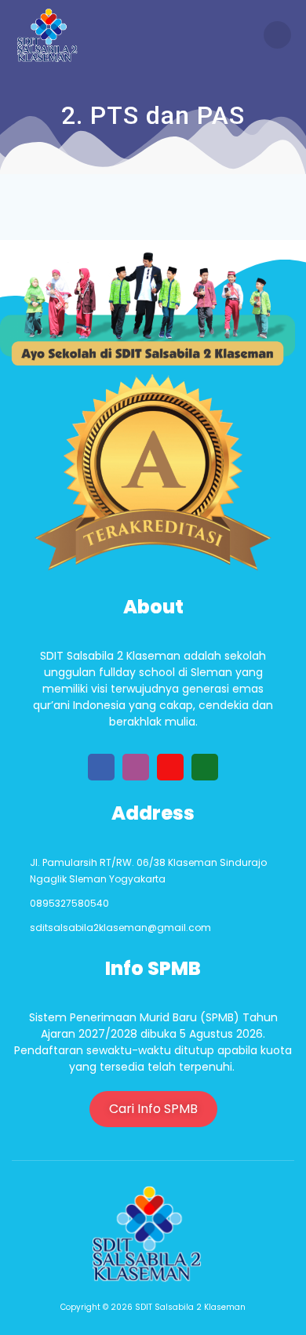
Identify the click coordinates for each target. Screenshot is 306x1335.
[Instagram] (135, 767)
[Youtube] (170, 767)
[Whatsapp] (204, 767)
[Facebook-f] (101, 767)
